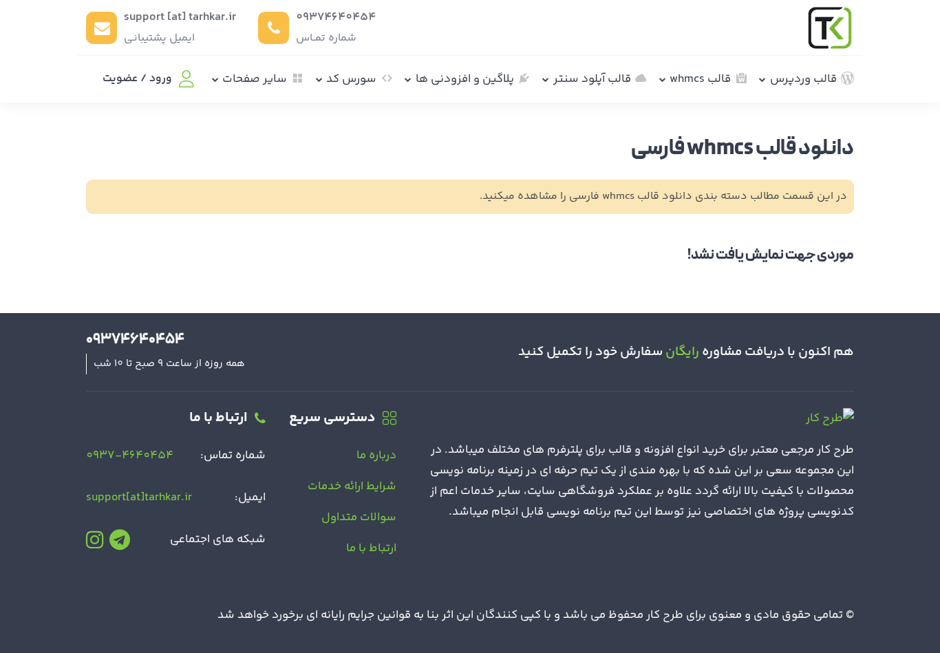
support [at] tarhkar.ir (180, 17)
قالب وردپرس (803, 79)
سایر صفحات (254, 79)
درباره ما (376, 455)
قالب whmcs (700, 79)
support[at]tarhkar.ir (139, 497)
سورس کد (351, 79)
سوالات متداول (358, 517)
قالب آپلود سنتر (592, 79)
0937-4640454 (129, 455)
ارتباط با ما (371, 548)
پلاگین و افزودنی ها (465, 79)
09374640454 (336, 17)
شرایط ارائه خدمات (352, 486)
